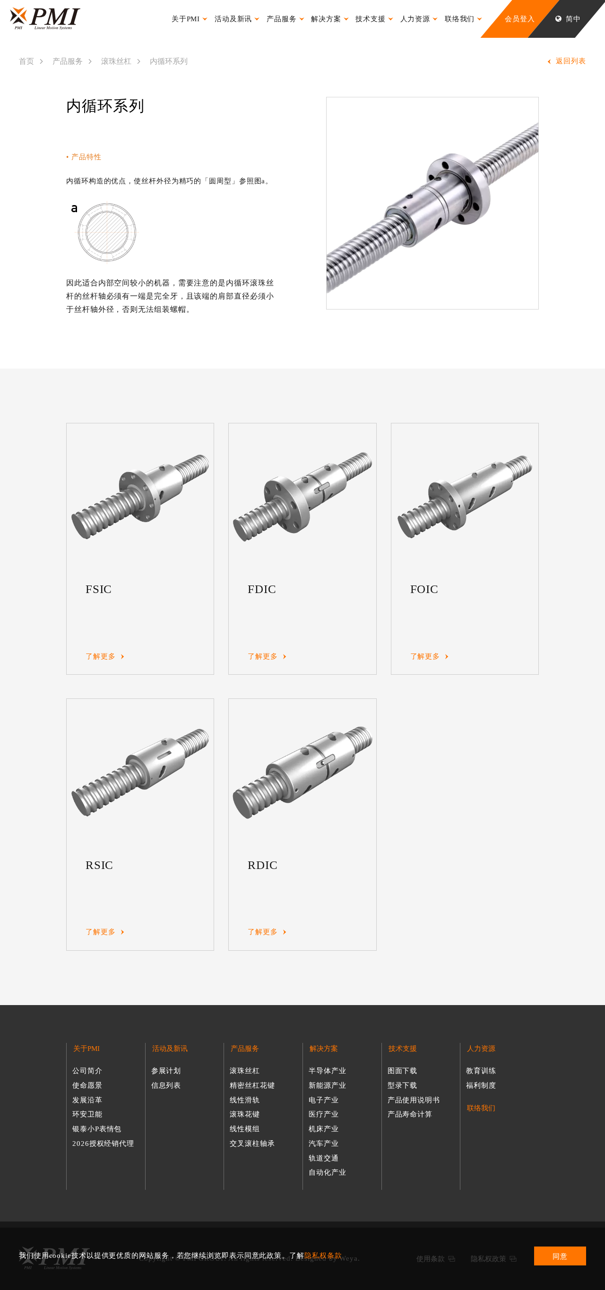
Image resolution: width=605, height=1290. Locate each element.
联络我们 (481, 1108)
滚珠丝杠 (116, 61)
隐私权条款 (323, 1255)
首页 (26, 61)
